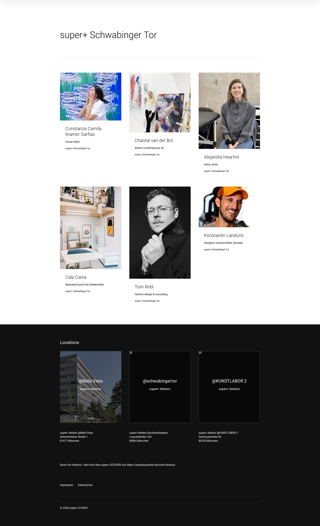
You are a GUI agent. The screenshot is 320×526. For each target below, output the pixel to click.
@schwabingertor (160, 380)
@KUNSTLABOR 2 (229, 380)
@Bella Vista (91, 380)
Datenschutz (85, 485)
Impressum (66, 485)
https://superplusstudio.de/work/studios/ (151, 464)
